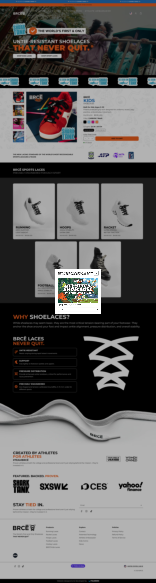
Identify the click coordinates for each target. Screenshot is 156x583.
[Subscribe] (96, 309)
